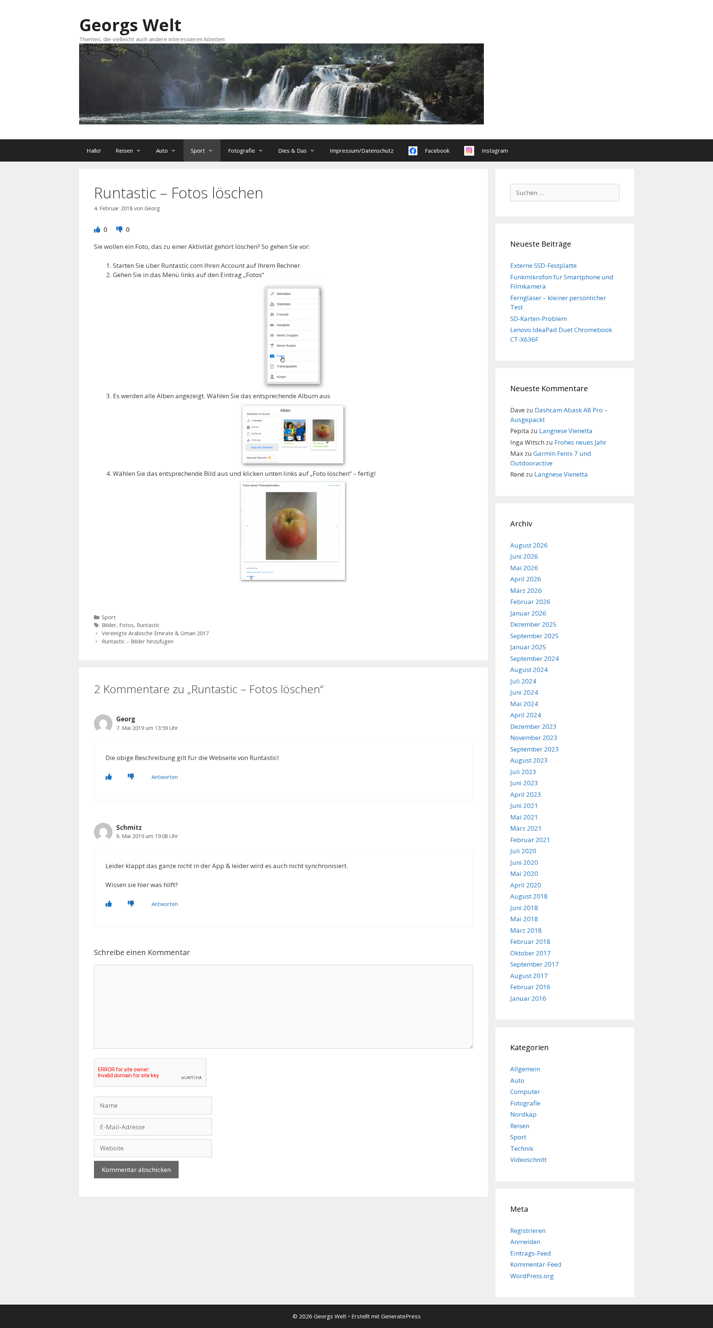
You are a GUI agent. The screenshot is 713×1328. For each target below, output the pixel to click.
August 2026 (529, 545)
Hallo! (94, 150)
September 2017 (534, 964)
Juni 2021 (524, 805)
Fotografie (241, 150)
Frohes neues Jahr (580, 442)
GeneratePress (401, 1316)
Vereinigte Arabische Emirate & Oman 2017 (155, 633)
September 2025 (534, 635)
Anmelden (525, 1241)
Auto (162, 150)
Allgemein (525, 1069)
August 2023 (529, 760)
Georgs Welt (130, 24)
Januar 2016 (528, 998)
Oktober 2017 (530, 953)
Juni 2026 (524, 556)
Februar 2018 (530, 941)
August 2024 (529, 669)
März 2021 (526, 828)
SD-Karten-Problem (538, 318)
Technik (521, 1148)
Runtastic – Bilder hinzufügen (137, 641)
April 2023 (525, 794)
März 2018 (526, 930)
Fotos (126, 625)
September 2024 (534, 658)
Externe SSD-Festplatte (543, 265)
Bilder (109, 625)
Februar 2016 (530, 987)
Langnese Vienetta (566, 430)
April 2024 (525, 715)
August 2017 (529, 975)
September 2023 (534, 749)
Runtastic (148, 625)
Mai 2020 (524, 873)
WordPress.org (532, 1276)
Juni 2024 (524, 692)
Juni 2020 (524, 862)
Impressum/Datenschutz (362, 150)
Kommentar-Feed (535, 1264)
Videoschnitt (528, 1159)
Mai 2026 (524, 568)
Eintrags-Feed (530, 1253)
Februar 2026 (530, 601)
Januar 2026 (528, 613)
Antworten (165, 776)
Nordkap (523, 1114)
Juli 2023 (523, 771)
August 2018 (529, 896)
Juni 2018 (524, 907)
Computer (525, 1091)
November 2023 (533, 737)
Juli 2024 (523, 681)
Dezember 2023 (533, 726)
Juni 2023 (524, 783)
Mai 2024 (524, 703)
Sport (198, 150)
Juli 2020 (523, 851)
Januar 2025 (528, 647)
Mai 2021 (524, 817)
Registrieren (528, 1230)
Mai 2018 (524, 919)
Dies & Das (292, 150)
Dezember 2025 (533, 624)
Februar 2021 (530, 839)
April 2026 (525, 579)
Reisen (124, 150)
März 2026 (526, 590)
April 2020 (525, 885)
